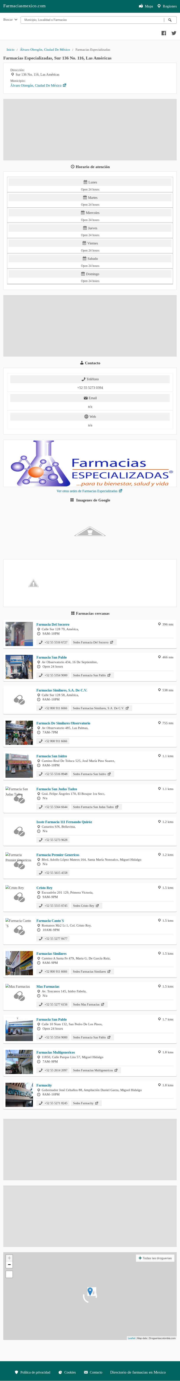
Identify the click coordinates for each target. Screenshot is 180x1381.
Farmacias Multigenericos (55, 1052)
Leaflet (131, 1338)
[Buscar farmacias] (170, 20)
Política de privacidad (35, 1372)
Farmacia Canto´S (50, 921)
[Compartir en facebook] (163, 32)
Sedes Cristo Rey (84, 905)
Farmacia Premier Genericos (57, 855)
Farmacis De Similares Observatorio (63, 723)
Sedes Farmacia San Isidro (90, 774)
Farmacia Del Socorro (52, 624)
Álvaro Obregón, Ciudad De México (45, 49)
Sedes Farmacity (83, 1103)
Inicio (10, 49)
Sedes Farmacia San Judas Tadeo (94, 807)
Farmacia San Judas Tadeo (56, 789)
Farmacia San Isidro (51, 756)
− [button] (9, 1264)
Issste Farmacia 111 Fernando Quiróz (64, 822)
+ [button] (9, 1258)
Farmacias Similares (51, 953)
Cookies (69, 1372)
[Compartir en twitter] (173, 32)
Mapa (148, 6)
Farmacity (44, 1085)
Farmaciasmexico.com (24, 5)
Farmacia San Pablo (51, 657)
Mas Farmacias (47, 986)
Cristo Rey (44, 888)
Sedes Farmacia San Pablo (90, 675)
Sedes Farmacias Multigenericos (93, 1070)
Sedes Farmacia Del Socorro (91, 642)
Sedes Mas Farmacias (86, 1004)
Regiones (169, 6)
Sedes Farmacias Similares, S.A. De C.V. (99, 708)
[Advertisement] (90, 129)
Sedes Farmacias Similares (90, 971)
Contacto (95, 1372)
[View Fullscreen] (9, 1274)
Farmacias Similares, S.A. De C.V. (61, 690)
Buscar (8, 19)
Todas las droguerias (157, 1258)
